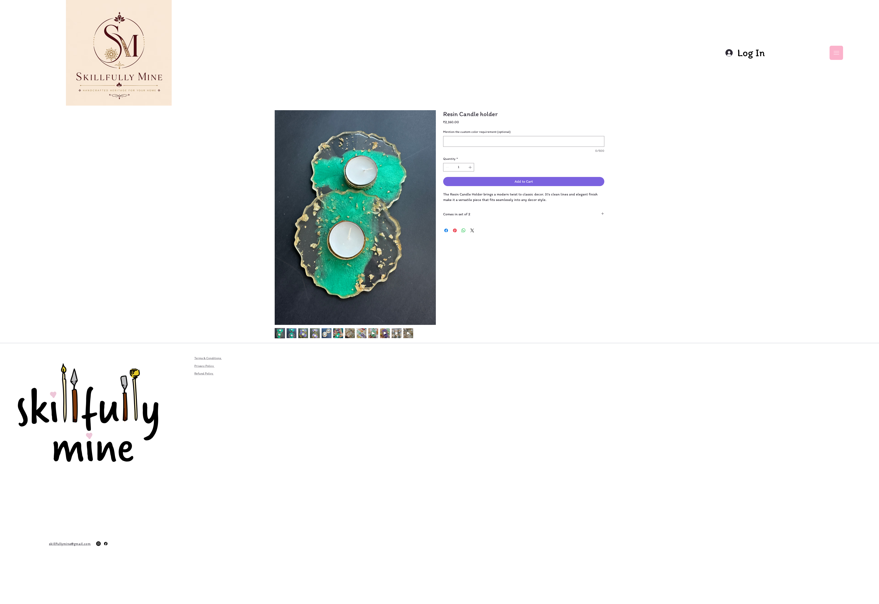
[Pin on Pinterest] (455, 230)
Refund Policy (204, 373)
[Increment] (470, 167)
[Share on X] (472, 230)
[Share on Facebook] (446, 230)
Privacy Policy (204, 366)
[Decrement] (447, 167)
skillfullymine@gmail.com (70, 544)
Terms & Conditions (208, 358)
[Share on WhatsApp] (463, 230)
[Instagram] (98, 543)
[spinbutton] (459, 167)
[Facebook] (105, 543)
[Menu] (836, 53)
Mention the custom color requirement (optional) (477, 132)
